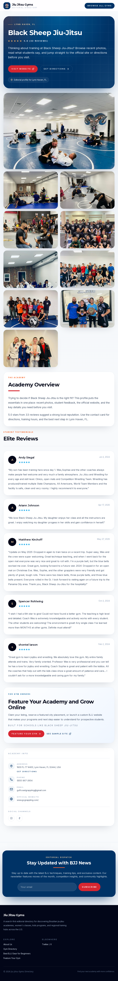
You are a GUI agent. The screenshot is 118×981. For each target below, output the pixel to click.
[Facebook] (19, 818)
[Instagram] (11, 818)
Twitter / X (47, 944)
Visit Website (21, 69)
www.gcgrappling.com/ (28, 800)
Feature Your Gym (24, 734)
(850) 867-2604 (25, 780)
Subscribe (89, 887)
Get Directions (54, 69)
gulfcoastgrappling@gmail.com (31, 790)
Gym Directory (10, 949)
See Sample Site (57, 734)
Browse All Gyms (99, 6)
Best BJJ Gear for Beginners (17, 953)
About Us (7, 944)
